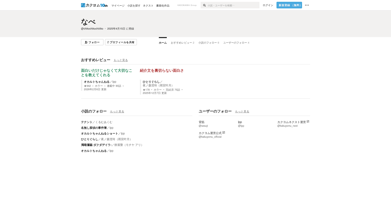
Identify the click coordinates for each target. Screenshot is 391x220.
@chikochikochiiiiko (92, 28)
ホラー (99, 86)
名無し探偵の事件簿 (94, 127)
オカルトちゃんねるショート (99, 133)
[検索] (204, 5)
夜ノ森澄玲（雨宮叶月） (158, 85)
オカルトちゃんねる (97, 81)
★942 (87, 85)
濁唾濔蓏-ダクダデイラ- (96, 145)
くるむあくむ (103, 122)
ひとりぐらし (151, 81)
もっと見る (121, 60)
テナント (86, 122)
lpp (114, 81)
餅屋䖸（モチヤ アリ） (129, 145)
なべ (88, 21)
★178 (146, 89)
